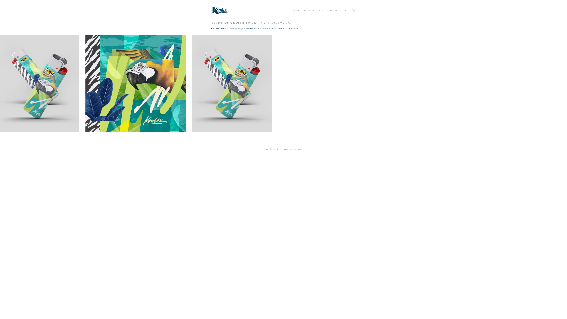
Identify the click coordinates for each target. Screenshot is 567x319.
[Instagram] (353, 10)
